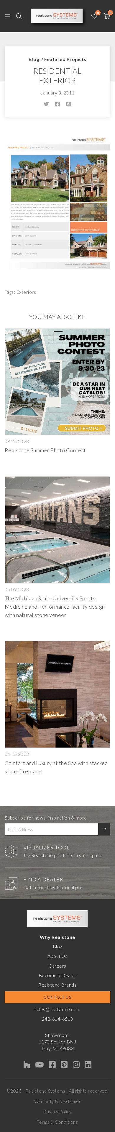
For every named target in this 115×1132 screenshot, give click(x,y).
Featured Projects (65, 59)
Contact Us (57, 997)
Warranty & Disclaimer (57, 1101)
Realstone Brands (57, 984)
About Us (57, 956)
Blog (34, 59)
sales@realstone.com (57, 1009)
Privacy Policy (57, 1111)
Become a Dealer (58, 975)
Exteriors (26, 292)
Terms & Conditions (57, 1122)
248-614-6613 (57, 1019)
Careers (57, 966)
